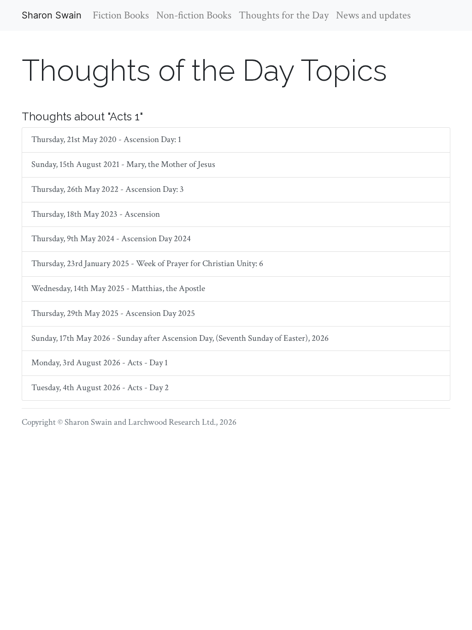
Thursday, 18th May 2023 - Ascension (95, 214)
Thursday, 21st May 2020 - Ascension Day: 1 (106, 139)
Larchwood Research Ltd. (172, 422)
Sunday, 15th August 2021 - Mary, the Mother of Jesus (123, 164)
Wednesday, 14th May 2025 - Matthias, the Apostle (118, 288)
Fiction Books (121, 15)
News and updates (373, 15)
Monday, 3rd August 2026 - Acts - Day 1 (99, 362)
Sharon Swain (52, 15)
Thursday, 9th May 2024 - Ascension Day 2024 (111, 238)
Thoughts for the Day (284, 15)
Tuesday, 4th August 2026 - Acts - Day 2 (100, 387)
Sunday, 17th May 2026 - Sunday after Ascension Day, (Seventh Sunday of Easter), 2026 (180, 338)
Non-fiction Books (193, 15)
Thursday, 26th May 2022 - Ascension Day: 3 (107, 189)
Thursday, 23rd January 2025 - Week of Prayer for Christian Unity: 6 (147, 263)
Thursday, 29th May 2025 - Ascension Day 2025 (113, 313)
